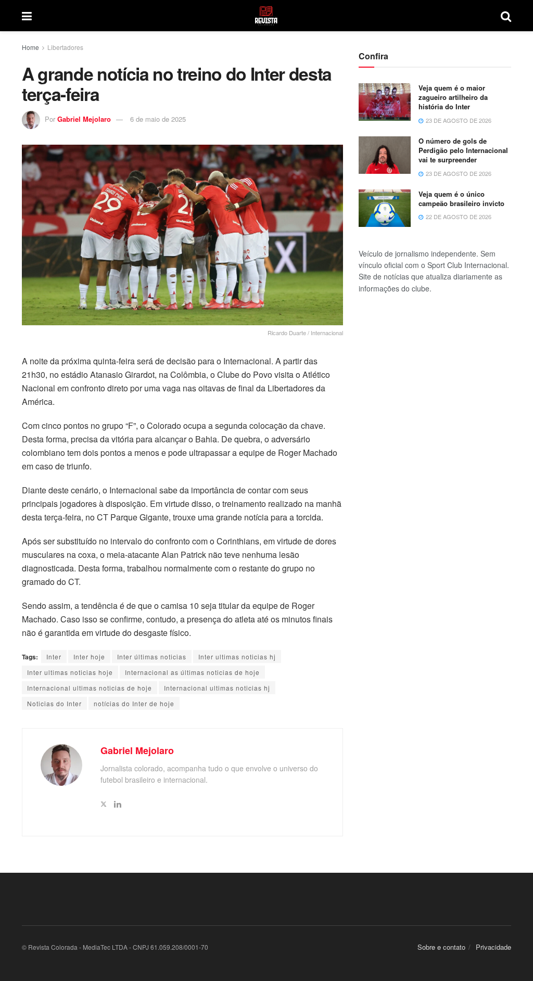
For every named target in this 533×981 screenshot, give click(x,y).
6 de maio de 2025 (158, 119)
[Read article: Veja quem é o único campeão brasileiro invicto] (385, 208)
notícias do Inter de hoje (134, 703)
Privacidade (493, 947)
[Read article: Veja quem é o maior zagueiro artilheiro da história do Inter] (385, 102)
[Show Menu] (27, 15)
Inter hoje (89, 656)
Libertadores (65, 47)
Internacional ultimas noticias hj (217, 687)
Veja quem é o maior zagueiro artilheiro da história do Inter (453, 97)
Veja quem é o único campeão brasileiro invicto (461, 198)
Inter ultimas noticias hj (237, 656)
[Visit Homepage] (266, 15)
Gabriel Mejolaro (84, 119)
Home (30, 47)
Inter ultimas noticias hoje (70, 672)
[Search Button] (506, 15)
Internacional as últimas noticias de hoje (192, 672)
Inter (53, 656)
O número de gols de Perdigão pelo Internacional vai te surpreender (463, 150)
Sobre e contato (441, 947)
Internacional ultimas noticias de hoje (89, 687)
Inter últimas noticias (151, 656)
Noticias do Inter (54, 703)
